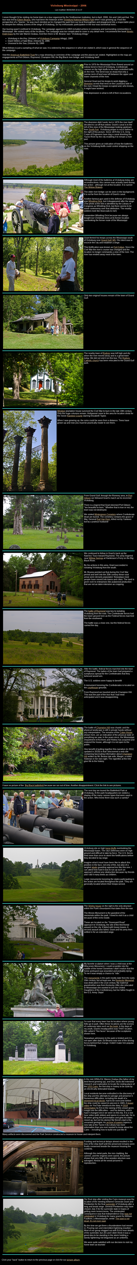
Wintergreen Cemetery (105, 514)
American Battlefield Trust (22, 55)
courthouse (92, 687)
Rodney (106, 353)
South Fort (94, 129)
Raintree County (75, 416)
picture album (73, 1260)
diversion (88, 83)
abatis (94, 867)
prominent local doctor (94, 1101)
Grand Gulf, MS (108, 240)
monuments (93, 978)
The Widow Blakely (93, 187)
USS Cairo (92, 1086)
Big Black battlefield (34, 785)
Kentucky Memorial (125, 980)
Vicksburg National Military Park (79, 20)
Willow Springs (96, 558)
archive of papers (114, 1122)
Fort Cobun (119, 247)
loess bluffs (110, 848)
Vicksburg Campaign (50, 38)
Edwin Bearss (24, 20)
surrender (110, 1204)
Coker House (126, 732)
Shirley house (94, 906)
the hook (114, 1026)
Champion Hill (103, 728)
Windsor (61, 411)
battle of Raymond (97, 611)
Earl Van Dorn (103, 519)
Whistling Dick (95, 201)
